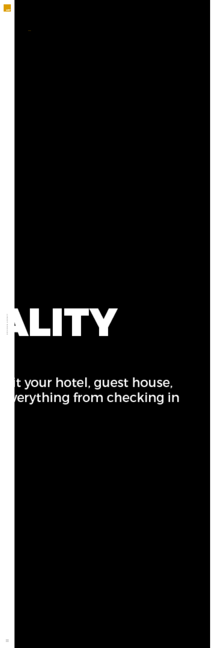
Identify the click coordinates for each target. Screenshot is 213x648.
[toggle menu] (7, 640)
